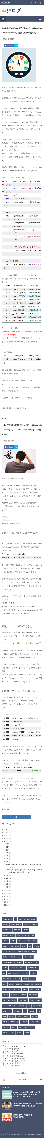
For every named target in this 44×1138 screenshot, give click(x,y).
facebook (9, 45)
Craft (24, 946)
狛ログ (14, 10)
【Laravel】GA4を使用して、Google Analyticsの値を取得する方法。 (27, 1104)
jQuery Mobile (7, 979)
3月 (7, 881)
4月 (7, 878)
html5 (36, 962)
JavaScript (17, 973)
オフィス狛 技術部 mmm (15, 1063)
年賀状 (27, 1033)
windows (24, 1022)
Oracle (23, 995)
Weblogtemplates (36, 1134)
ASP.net (25, 930)
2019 (6, 841)
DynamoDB (6, 951)
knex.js (17, 979)
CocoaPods (22, 941)
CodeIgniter (32, 941)
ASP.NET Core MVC (8, 935)
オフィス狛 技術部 (12, 1065)
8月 (7, 856)
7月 (7, 859)
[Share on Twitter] (16, 45)
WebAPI (5, 1022)
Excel (5, 957)
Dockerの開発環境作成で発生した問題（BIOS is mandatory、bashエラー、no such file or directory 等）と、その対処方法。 (22, 430)
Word (14, 1027)
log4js (11, 984)
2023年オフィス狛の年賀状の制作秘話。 (22, 1116)
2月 (7, 884)
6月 (7, 861)
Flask (19, 957)
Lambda (25, 979)
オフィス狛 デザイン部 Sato (15, 1046)
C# (33, 935)
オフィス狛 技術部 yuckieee (15, 1058)
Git (25, 957)
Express (12, 957)
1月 (7, 887)
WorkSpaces (23, 1027)
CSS (30, 946)
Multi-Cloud (16, 989)
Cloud (13, 941)
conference (15, 946)
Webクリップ (14, 1022)
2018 (6, 890)
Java (9, 973)
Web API (34, 1016)
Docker (6, 809)
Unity (19, 1016)
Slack (39, 1006)
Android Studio (16, 924)
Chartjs (5, 941)
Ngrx (38, 989)
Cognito (6, 946)
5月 (7, 875)
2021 (6, 835)
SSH (25, 1011)
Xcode (31, 1027)
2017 (6, 893)
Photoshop (33, 995)
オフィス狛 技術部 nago (14, 1056)
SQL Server (17, 1011)
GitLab (30, 957)
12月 (8, 844)
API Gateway (7, 930)
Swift (4, 1016)
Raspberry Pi (7, 1006)
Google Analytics (9, 962)
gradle (19, 962)
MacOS (26, 984)
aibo (20, 919)
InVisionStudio (32, 968)
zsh (12, 1033)
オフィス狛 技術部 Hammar (16, 1061)
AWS (18, 935)
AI (15, 919)
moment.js (6, 989)
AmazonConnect (29, 919)
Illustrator (14, 968)
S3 (33, 1006)
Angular (7, 418)
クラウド (19, 1033)
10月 (8, 850)
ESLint (34, 951)
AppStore (17, 930)
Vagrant (26, 1016)
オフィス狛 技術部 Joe (13, 1051)
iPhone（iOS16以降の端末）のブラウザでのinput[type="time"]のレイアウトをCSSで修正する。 (27, 1094)
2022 (6, 832)
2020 (6, 838)
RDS (15, 1006)
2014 (6, 902)
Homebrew (28, 962)
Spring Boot (7, 1011)
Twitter (11, 1016)
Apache (34, 924)
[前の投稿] (26, 817)
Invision (22, 968)
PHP (4, 1000)
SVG (39, 1011)
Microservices (36, 984)
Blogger (25, 1073)
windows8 (6, 1027)
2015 (6, 899)
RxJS (29, 1006)
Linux (4, 984)
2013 (6, 905)
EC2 (13, 951)
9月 (7, 853)
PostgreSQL (12, 1000)
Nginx (32, 989)
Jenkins (25, 973)
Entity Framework (24, 951)
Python (37, 1000)
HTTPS (5, 968)
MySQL (25, 989)
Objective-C (15, 995)
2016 (6, 896)
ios (4, 973)
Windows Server (35, 1022)
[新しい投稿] (6, 817)
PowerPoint (23, 1000)
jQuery (33, 973)
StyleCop (32, 1011)
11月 (8, 847)
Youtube (6, 1033)
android (5, 924)
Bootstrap (26, 935)
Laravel (32, 979)
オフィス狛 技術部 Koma (14, 1053)
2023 (6, 829)
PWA (31, 1000)
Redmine (22, 1006)
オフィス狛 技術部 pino (13, 1049)
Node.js (5, 995)
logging (19, 984)
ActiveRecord (7, 919)
